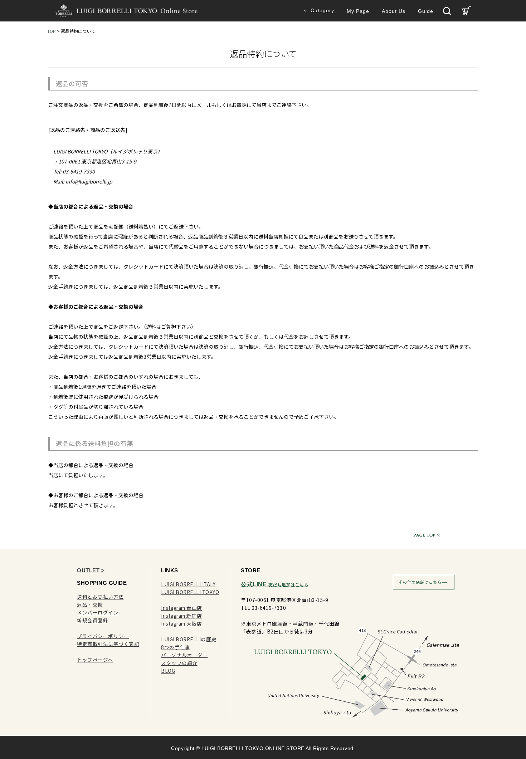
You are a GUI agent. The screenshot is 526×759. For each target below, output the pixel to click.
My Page (358, 11)
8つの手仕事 (175, 647)
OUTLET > (90, 570)
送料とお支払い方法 (100, 596)
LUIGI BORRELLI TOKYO (190, 592)
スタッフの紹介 (179, 662)
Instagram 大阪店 (181, 623)
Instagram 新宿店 (181, 615)
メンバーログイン (97, 612)
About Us (393, 11)
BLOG (168, 670)
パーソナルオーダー (184, 654)
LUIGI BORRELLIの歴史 (188, 639)
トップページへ (95, 659)
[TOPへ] (425, 535)
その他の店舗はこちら (420, 582)
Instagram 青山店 (181, 607)
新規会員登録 (92, 620)
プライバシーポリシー (103, 636)
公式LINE (274, 584)
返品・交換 (90, 604)
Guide (425, 11)
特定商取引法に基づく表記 (108, 643)
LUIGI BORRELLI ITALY (188, 584)
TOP (51, 31)
